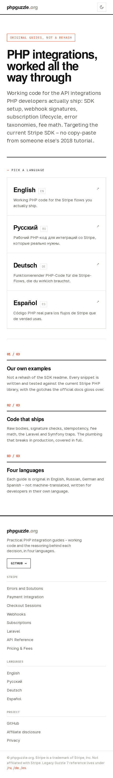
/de (16, 768)
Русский (14, 681)
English (13, 673)
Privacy (13, 740)
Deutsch (14, 690)
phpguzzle (22, 7)
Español (14, 699)
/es (23, 768)
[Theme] (101, 7)
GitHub (13, 723)
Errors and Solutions (25, 588)
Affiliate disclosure (24, 732)
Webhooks (16, 614)
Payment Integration (25, 597)
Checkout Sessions (24, 605)
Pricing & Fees (20, 648)
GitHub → (19, 563)
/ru (9, 768)
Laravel (13, 631)
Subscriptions (19, 622)
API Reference (20, 639)
